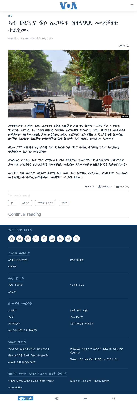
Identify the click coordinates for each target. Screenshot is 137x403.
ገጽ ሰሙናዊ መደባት (81, 323)
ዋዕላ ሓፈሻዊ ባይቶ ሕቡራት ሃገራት (28, 355)
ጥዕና (10, 317)
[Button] (124, 46)
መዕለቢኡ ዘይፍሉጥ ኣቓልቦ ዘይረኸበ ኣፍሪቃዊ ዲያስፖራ (96, 351)
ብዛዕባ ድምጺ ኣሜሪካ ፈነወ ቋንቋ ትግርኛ (31, 381)
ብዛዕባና (12, 266)
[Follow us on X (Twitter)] (35, 238)
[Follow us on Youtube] (19, 238)
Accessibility (15, 387)
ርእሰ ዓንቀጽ (77, 260)
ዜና (10, 15)
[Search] (113, 398)
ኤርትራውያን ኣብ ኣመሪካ (22, 330)
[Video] (85, 398)
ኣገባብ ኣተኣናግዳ (18, 260)
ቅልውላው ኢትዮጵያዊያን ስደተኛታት (28, 349)
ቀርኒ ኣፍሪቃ (15, 285)
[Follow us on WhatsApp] (76, 238)
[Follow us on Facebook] (11, 238)
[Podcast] (44, 238)
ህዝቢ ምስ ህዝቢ (79, 310)
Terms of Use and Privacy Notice (89, 381)
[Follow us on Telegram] (68, 238)
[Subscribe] (52, 238)
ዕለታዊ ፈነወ (77, 285)
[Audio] (56, 398)
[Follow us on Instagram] (27, 238)
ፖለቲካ (12, 310)
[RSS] (60, 238)
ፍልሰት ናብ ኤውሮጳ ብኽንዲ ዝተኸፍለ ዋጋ (94, 359)
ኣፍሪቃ (12, 292)
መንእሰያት (14, 323)
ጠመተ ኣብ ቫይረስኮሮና (21, 362)
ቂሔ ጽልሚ (76, 317)
